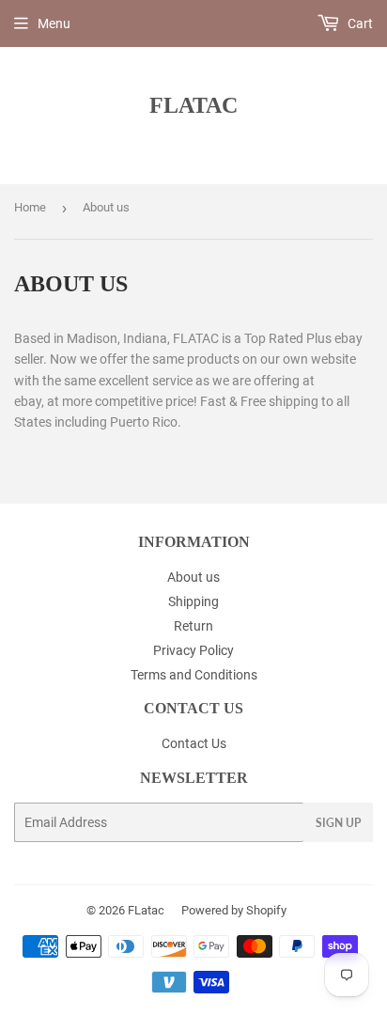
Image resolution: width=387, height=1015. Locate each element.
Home (30, 207)
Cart (359, 23)
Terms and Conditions (194, 674)
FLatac (193, 104)
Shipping (193, 601)
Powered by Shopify (233, 910)
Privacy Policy (193, 650)
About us (193, 577)
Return (193, 625)
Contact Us (194, 743)
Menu (54, 23)
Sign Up (338, 823)
